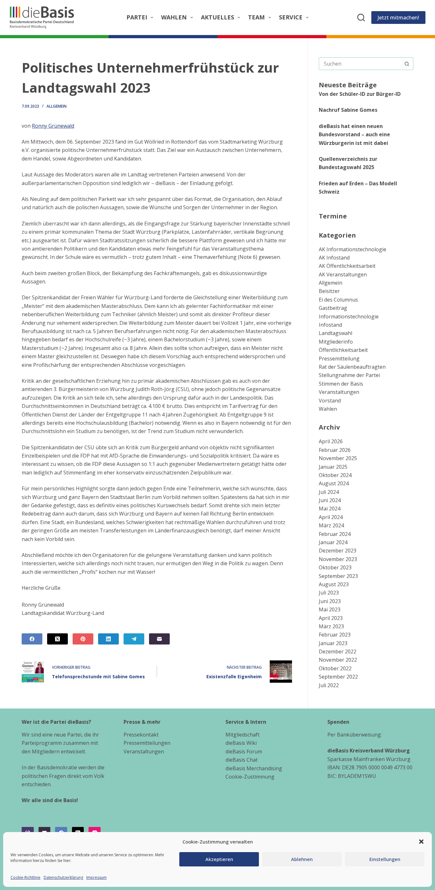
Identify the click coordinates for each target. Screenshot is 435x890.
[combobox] (360, 63)
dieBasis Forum (243, 751)
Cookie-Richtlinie (25, 877)
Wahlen (174, 17)
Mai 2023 (329, 609)
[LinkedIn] (108, 638)
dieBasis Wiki (241, 742)
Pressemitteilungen (147, 742)
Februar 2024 (335, 534)
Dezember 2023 (337, 550)
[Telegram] (134, 638)
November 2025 (338, 458)
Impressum (96, 877)
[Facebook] (32, 638)
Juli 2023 (329, 592)
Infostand (330, 324)
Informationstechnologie (349, 316)
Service (291, 17)
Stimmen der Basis (341, 383)
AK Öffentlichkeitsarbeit (347, 265)
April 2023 (331, 618)
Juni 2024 (330, 500)
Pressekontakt (141, 734)
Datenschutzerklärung (63, 877)
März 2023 (331, 626)
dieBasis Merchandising (253, 768)
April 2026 (331, 441)
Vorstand (330, 400)
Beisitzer (329, 291)
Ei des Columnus (338, 299)
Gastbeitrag (333, 307)
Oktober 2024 (335, 475)
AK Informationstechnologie (352, 249)
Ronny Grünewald (53, 125)
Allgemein (56, 106)
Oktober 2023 (335, 567)
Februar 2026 (335, 449)
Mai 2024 (329, 508)
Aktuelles (217, 17)
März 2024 (331, 525)
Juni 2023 (330, 601)
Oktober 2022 (335, 668)
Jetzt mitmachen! (398, 17)
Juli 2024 (329, 491)
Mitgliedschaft (242, 734)
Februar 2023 (335, 634)
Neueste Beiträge (348, 85)
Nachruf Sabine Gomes (348, 109)
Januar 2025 (333, 466)
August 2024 (334, 483)
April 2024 (331, 517)
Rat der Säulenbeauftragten (352, 366)
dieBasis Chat (241, 759)
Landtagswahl (335, 333)
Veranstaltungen (339, 391)
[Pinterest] (83, 638)
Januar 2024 (333, 542)
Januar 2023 (333, 643)
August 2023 (334, 584)
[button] (421, 841)
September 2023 (338, 576)
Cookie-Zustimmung (250, 776)
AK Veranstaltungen (343, 274)
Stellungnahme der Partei (349, 375)
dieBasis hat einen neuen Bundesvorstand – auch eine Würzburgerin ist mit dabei (354, 134)
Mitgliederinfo (336, 341)
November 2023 (338, 559)
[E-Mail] (159, 638)
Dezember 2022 (337, 651)
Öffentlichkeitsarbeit (343, 349)
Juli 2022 (329, 685)
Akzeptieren (219, 859)
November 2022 (338, 659)
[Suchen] (361, 17)
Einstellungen (384, 859)
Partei (136, 17)
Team (256, 17)
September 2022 (338, 676)
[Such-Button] (407, 64)
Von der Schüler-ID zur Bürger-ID (360, 93)
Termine (333, 216)
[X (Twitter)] (57, 638)
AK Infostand (334, 257)
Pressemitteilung (339, 358)
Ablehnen (302, 859)
